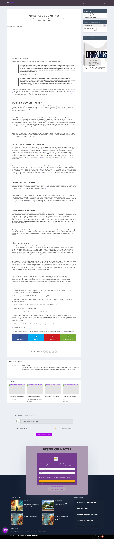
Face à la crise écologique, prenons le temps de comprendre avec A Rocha (61, 504)
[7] (36, 210)
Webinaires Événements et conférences (87, 526)
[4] (41, 171)
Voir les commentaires (44, 434)
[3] (40, 157)
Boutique (83, 3)
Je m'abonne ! (56, 481)
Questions (60, 3)
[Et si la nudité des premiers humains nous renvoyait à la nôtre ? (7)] (71, 389)
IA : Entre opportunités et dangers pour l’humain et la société (62, 518)
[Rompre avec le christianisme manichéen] (53, 389)
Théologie (50, 19)
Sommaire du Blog (89, 14)
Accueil (53, 3)
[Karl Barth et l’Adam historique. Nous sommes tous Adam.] (17, 389)
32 (55, 19)
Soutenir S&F (42, 531)
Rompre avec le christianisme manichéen (52, 397)
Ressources (68, 3)
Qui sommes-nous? (92, 502)
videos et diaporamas (30, 531)
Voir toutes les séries (90, 17)
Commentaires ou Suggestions (85, 520)
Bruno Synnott (33, 19)
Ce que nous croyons (82, 508)
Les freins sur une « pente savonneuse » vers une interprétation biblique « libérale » (35, 398)
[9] (47, 254)
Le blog (12, 531)
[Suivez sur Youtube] (102, 536)
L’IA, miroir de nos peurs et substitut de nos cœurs (30, 517)
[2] (52, 152)
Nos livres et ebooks (57, 489)
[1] (27, 150)
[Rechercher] (105, 25)
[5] (46, 188)
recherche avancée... (89, 28)
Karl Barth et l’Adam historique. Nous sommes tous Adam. (16, 397)
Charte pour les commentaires (91, 16)
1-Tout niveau (47, 20)
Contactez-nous (81, 502)
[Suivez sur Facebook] (94, 537)
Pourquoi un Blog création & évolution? (87, 514)
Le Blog (76, 3)
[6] (29, 200)
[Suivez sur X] (99, 537)
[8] (64, 214)
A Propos (98, 3)
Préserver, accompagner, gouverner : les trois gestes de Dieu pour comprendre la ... (31, 504)
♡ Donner (91, 3)
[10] (23, 264)
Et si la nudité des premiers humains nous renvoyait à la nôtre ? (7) (70, 398)
